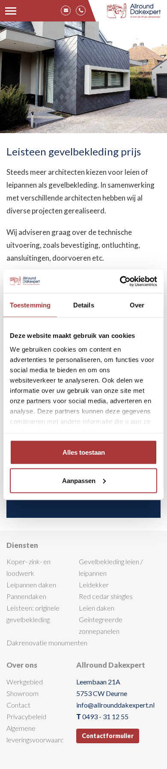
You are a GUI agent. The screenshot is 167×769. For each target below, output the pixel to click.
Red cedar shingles (106, 596)
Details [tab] (83, 305)
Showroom (22, 693)
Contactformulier (108, 735)
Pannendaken (26, 596)
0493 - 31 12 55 (105, 716)
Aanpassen (78, 480)
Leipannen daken (31, 585)
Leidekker (94, 585)
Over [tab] (137, 305)
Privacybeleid (26, 716)
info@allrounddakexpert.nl (115, 705)
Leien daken (96, 608)
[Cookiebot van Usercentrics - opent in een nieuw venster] (120, 281)
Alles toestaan (84, 452)
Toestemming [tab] (30, 305)
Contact (18, 705)
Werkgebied (24, 682)
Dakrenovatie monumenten (46, 642)
